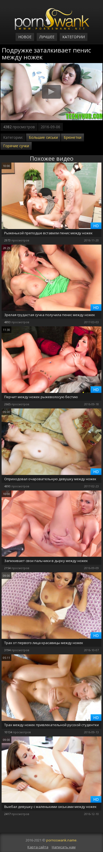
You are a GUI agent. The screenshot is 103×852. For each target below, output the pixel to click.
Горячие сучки (16, 145)
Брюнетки (72, 137)
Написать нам (64, 847)
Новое (24, 36)
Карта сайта (37, 847)
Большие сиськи (43, 137)
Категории (73, 36)
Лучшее (46, 36)
